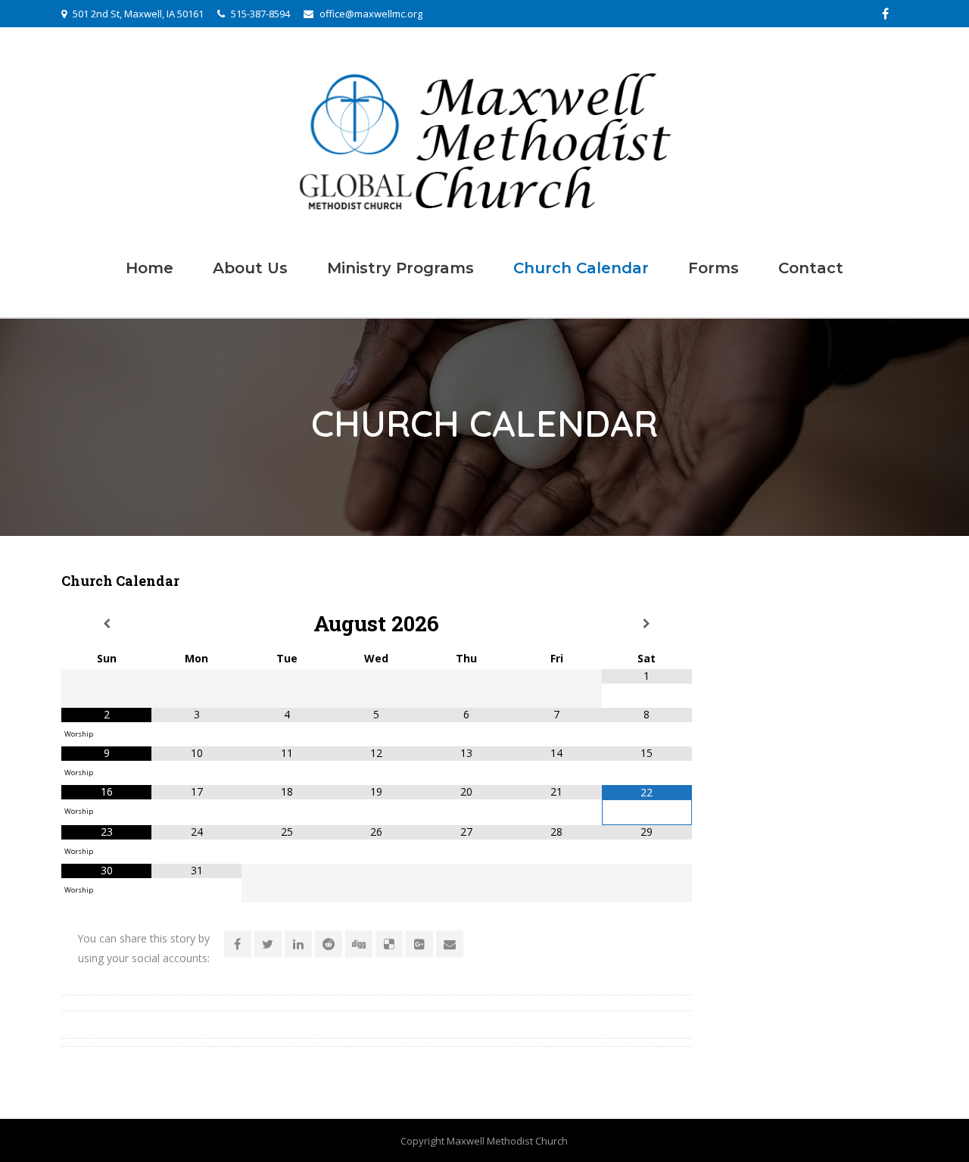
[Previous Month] (106, 623)
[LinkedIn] (298, 944)
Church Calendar (581, 268)
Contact (810, 268)
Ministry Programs (400, 268)
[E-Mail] (449, 944)
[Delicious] (389, 944)
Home (149, 268)
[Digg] (358, 944)
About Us (250, 268)
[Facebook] (885, 14)
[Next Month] (647, 623)
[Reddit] (328, 944)
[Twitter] (268, 944)
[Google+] (419, 944)
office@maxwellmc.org (370, 13)
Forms (713, 268)
